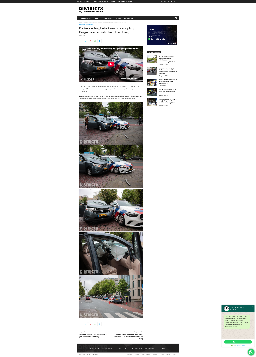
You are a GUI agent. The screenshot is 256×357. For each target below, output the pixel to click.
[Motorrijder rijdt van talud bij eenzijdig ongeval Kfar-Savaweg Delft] (152, 82)
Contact (113, 1)
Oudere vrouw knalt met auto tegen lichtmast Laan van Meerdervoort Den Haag (128, 336)
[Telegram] (100, 41)
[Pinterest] (90, 41)
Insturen (129, 1)
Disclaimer (121, 1)
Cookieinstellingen (165, 354)
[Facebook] (159, 1)
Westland (108, 18)
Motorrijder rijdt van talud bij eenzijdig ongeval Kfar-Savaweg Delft (168, 81)
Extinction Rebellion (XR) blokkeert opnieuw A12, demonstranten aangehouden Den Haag (168, 70)
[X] (168, 1)
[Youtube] (174, 1)
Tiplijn (118, 18)
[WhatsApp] (171, 1)
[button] (176, 18)
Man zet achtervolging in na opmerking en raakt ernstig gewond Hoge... (167, 91)
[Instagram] (162, 1)
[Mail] (165, 1)
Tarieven (175, 354)
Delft (97, 18)
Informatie (128, 18)
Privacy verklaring (145, 354)
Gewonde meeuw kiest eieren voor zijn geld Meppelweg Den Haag (93, 335)
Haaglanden (85, 18)
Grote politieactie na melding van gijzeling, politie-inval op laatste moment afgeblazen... (168, 101)
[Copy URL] (104, 41)
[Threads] (177, 1)
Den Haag (86, 22)
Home (80, 22)
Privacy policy (241, 345)
